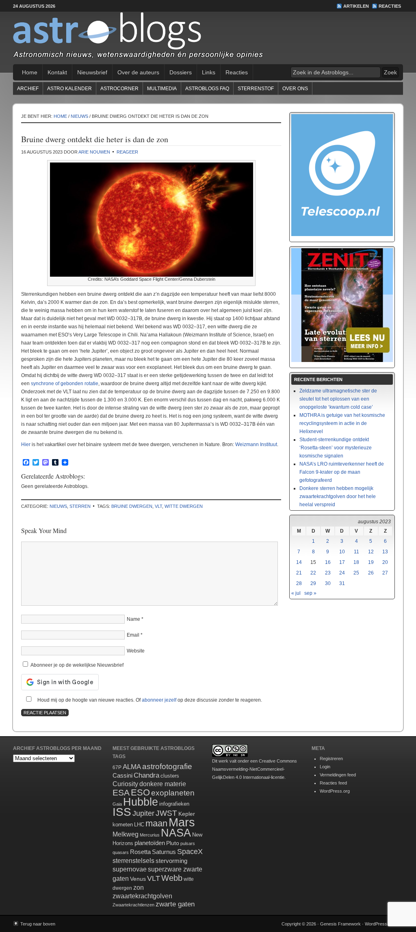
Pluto (172, 843)
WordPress (376, 923)
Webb (171, 877)
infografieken (174, 804)
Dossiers (180, 72)
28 (299, 583)
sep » (310, 593)
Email (133, 635)
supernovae (130, 869)
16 (328, 562)
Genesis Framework (340, 923)
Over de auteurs (138, 72)
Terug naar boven (37, 923)
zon (138, 887)
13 (385, 552)
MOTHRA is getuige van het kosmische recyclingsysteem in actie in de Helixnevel (342, 423)
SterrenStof (256, 88)
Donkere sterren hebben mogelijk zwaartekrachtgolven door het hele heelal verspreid (337, 496)
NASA (176, 833)
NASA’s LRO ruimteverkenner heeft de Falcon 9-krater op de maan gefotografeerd (341, 472)
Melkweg (126, 834)
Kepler (186, 814)
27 (385, 573)
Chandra (146, 775)
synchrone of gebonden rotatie (64, 383)
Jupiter (143, 813)
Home (29, 72)
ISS (122, 812)
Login (325, 766)
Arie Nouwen (94, 152)
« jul (296, 593)
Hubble (140, 801)
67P (117, 767)
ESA (121, 793)
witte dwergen (184, 506)
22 (313, 573)
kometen (123, 824)
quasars (121, 852)
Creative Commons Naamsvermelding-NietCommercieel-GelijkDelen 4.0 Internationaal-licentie (254, 769)
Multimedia (162, 88)
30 (328, 583)
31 (342, 583)
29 (313, 583)
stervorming (171, 860)
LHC (139, 824)
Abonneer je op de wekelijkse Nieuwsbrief (76, 665)
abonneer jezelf (159, 700)
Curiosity (125, 783)
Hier (25, 444)
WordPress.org (335, 791)
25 (356, 573)
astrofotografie (167, 766)
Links (208, 72)
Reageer (127, 152)
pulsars (187, 843)
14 (299, 562)
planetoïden (149, 842)
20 (385, 562)
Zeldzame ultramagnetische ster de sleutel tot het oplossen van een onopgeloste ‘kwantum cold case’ (338, 399)
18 (356, 562)
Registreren (331, 758)
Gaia (117, 804)
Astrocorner (119, 88)
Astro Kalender (69, 88)
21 (299, 573)
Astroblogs (208, 38)
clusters (169, 776)
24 (342, 573)
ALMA (132, 767)
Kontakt (57, 72)
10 (342, 552)
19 (371, 562)
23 (328, 573)
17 (342, 562)
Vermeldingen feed (338, 774)
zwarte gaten (175, 904)
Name (133, 619)
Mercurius (150, 834)
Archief (28, 88)
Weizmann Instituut (256, 444)
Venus (138, 879)
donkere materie (162, 783)
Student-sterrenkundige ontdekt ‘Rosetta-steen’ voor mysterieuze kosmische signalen (335, 448)
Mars (182, 822)
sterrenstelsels (133, 860)
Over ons (295, 88)
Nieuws (58, 506)
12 (371, 552)
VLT (158, 506)
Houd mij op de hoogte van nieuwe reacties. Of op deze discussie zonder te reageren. (149, 700)
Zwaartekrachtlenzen (133, 904)
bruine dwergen (131, 506)
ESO (140, 792)
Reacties (390, 6)
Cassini (122, 775)
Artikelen (356, 6)
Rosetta (140, 851)
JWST (166, 813)
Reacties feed (333, 782)
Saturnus (164, 851)
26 (371, 573)
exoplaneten (173, 793)
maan (156, 823)
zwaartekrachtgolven (142, 896)
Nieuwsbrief (92, 72)
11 (356, 552)
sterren (80, 506)
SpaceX (190, 851)
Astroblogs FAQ (207, 88)
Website (136, 651)
